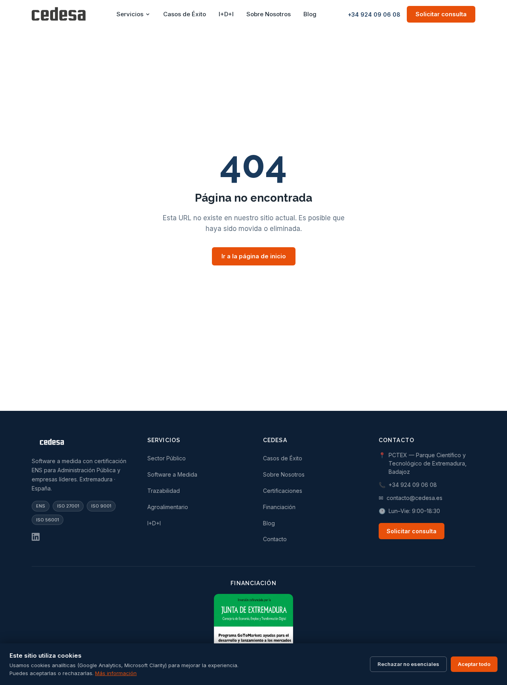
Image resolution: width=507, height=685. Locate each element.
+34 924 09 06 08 (374, 14)
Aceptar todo (474, 664)
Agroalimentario (167, 507)
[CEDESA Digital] (80, 443)
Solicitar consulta (441, 14)
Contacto (275, 539)
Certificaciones (282, 490)
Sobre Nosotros (268, 14)
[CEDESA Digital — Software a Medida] (59, 14)
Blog (309, 14)
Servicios (129, 14)
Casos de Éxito (184, 14)
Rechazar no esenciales (408, 664)
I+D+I (226, 14)
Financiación (279, 507)
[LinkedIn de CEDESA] (36, 537)
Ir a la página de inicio (253, 256)
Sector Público (166, 458)
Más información (116, 673)
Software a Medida (172, 474)
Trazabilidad (163, 490)
